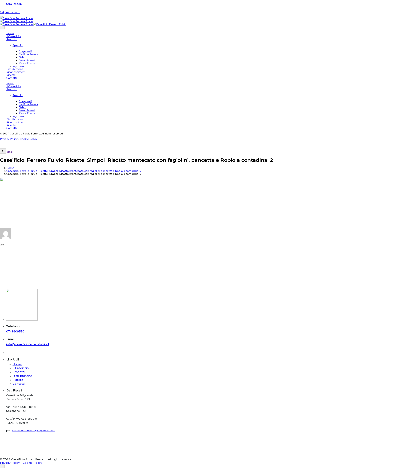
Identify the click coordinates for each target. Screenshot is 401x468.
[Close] (2, 27)
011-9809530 (15, 331)
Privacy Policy (9, 139)
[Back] (3, 151)
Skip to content (10, 12)
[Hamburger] (1, 16)
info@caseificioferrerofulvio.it (27, 344)
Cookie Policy (28, 139)
